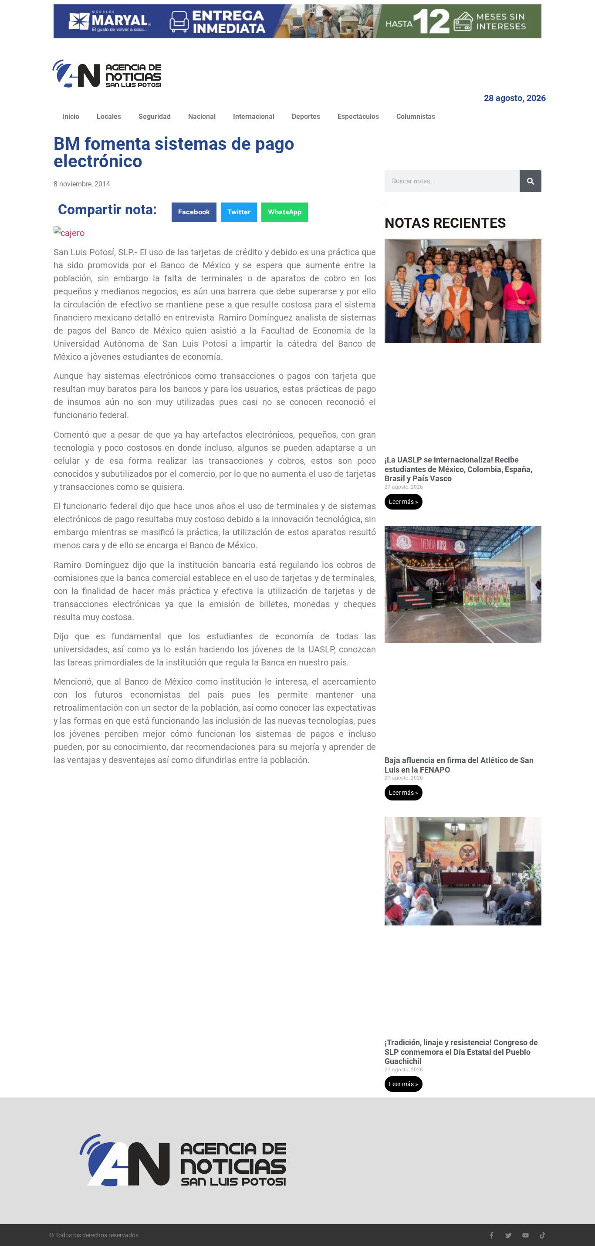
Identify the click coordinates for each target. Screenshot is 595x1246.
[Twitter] (508, 1235)
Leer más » (403, 501)
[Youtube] (525, 1235)
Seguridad (155, 116)
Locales (109, 116)
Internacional (253, 116)
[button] (194, 212)
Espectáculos (358, 116)
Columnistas (415, 116)
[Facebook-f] (491, 1235)
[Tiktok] (542, 1235)
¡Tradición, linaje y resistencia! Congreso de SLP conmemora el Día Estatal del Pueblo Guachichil (461, 1052)
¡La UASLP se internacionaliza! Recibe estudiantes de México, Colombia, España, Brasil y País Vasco (458, 469)
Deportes (306, 116)
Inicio (70, 116)
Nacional (202, 116)
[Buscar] (530, 181)
